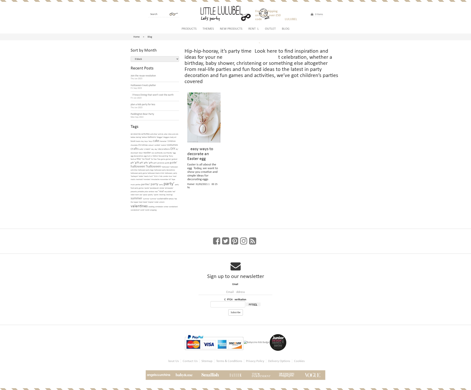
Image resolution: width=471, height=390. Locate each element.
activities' (153, 134)
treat (140, 202)
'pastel (146, 188)
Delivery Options (279, 361)
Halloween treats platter (143, 87)
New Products (231, 29)
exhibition (154, 156)
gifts (146, 162)
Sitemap (206, 361)
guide (167, 163)
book (133, 141)
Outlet (270, 29)
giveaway (161, 163)
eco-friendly (167, 153)
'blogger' (160, 137)
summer (136, 198)
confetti (157, 145)
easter (147, 152)
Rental (253, 29)
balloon (144, 137)
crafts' (141, 149)
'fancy (171, 156)
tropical (150, 202)
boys (146, 141)
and (173, 134)
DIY (172, 148)
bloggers (166, 137)
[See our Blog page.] (252, 241)
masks (133, 179)
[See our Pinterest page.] (234, 241)
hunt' (151, 176)
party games (139, 188)
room (137, 194)
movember (164, 179)
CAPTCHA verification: (235, 299)
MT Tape (172, 179)
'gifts (150, 162)
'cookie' (163, 145)
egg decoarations (137, 156)
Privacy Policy (255, 361)
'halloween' (166, 167)
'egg (174, 153)
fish (143, 159)
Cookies (299, 361)
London (165, 176)
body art (173, 137)
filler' (139, 159)
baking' (138, 137)
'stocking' (169, 194)
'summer (146, 198)
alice (165, 134)
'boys (150, 141)
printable (140, 191)
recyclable (168, 191)
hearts (146, 176)
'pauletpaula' (154, 188)
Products (189, 29)
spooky (150, 194)
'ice (155, 176)
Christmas (143, 145)
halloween (138, 166)
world (142, 210)
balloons (152, 137)
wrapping (153, 210)
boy (142, 141)
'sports (156, 194)
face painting (163, 156)
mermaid (139, 179)
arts (177, 134)
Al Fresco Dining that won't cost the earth (152, 96)
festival (133, 159)
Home (136, 36)
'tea (175, 198)
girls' (155, 163)
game (163, 159)
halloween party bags (146, 170)
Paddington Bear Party (142, 115)
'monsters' (147, 179)
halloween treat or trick (156, 173)
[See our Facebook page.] (216, 241)
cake (156, 141)
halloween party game (139, 173)
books (138, 141)
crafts (135, 148)
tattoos (171, 198)
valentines (139, 205)
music (133, 184)
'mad (174, 176)
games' (168, 159)
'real (161, 191)
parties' (145, 184)
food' (147, 159)
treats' (145, 202)
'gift (136, 162)
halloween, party (171, 173)
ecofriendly (159, 153)
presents (134, 191)
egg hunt (147, 156)
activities (145, 133)
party (154, 184)
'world (147, 210)
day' (156, 149)
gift (132, 162)
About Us (173, 361)
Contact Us (190, 361)
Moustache (155, 179)
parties (138, 184)
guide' (173, 162)
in (158, 176)
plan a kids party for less (143, 106)
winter (166, 206)
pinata (162, 188)
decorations (164, 149)
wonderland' (135, 210)
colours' (151, 145)
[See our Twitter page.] (225, 241)
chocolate (134, 145)
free (155, 159)
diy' (177, 149)
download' (134, 153)
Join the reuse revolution (143, 77)
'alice (170, 134)
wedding (151, 206)
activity (161, 134)
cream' (147, 149)
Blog (285, 29)
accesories (136, 133)
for (152, 159)
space (145, 194)
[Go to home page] (227, 13)
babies (133, 137)
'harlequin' (134, 176)
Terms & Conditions (229, 361)
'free (158, 159)
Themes (208, 29)
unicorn (161, 202)
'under (156, 202)
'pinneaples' (169, 188)
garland (174, 159)
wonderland (173, 206)
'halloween (153, 166)
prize (146, 191)
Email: (235, 284)
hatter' (141, 176)
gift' (141, 162)
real (156, 191)
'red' (173, 191)
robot (132, 194)
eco (153, 153)
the (132, 202)
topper (136, 202)
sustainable (162, 198)
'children (171, 141)
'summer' (153, 198)
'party (161, 184)
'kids (160, 176)
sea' (140, 194)
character (163, 141)
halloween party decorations (164, 170)
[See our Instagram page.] (243, 241)
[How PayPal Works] (214, 342)
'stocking (162, 194)
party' (169, 183)
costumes (172, 144)
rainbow (151, 191)
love (170, 176)
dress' (141, 153)
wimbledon (159, 206)
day (152, 149)
